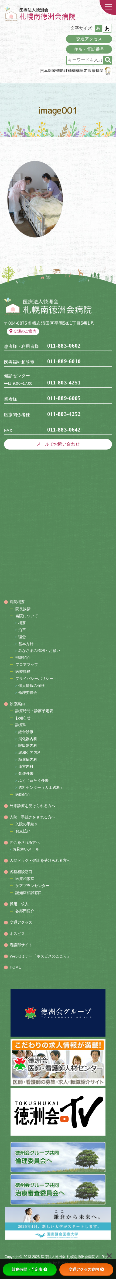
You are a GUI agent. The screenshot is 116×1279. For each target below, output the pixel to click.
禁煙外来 (25, 773)
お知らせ (22, 718)
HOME (15, 967)
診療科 (21, 725)
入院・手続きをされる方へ (32, 817)
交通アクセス (89, 39)
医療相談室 (25, 879)
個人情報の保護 (31, 685)
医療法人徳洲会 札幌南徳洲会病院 (68, 1257)
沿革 (22, 630)
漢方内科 (25, 766)
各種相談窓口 (21, 872)
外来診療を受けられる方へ (32, 806)
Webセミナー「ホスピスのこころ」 (40, 956)
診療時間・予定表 (27, 1269)
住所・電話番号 (89, 49)
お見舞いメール (26, 849)
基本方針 (25, 644)
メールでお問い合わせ (58, 444)
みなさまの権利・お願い (39, 650)
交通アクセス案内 (84, 1269)
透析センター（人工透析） (41, 787)
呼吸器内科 (27, 745)
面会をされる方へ (25, 842)
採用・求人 (19, 904)
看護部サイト (21, 945)
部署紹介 (22, 657)
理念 (22, 637)
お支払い (22, 831)
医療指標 (22, 671)
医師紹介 (22, 794)
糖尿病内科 (27, 759)
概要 (22, 623)
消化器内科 (27, 739)
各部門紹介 (25, 911)
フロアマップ (26, 664)
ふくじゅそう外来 (33, 780)
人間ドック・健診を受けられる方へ (40, 860)
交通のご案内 (24, 331)
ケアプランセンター (32, 886)
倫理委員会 (27, 692)
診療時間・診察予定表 (34, 711)
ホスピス (17, 933)
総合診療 (25, 732)
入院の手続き (26, 824)
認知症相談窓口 (28, 893)
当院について (26, 616)
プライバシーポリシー (34, 678)
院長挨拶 (22, 609)
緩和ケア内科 (29, 752)
